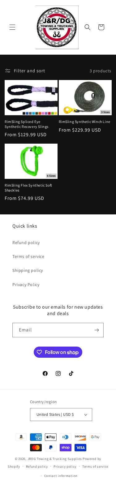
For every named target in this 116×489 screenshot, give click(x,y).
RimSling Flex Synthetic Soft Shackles (28, 187)
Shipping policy (27, 270)
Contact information (61, 476)
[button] (12, 27)
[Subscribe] (96, 330)
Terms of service (28, 256)
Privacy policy (65, 466)
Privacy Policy (25, 284)
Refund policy (26, 242)
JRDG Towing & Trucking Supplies (55, 459)
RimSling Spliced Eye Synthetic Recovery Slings (27, 124)
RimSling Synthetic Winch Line (84, 121)
